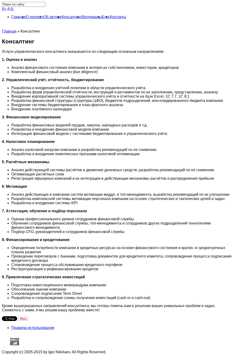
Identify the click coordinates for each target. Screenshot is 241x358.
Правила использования (32, 328)
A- (12, 9)
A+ (4, 9)
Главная (9, 31)
